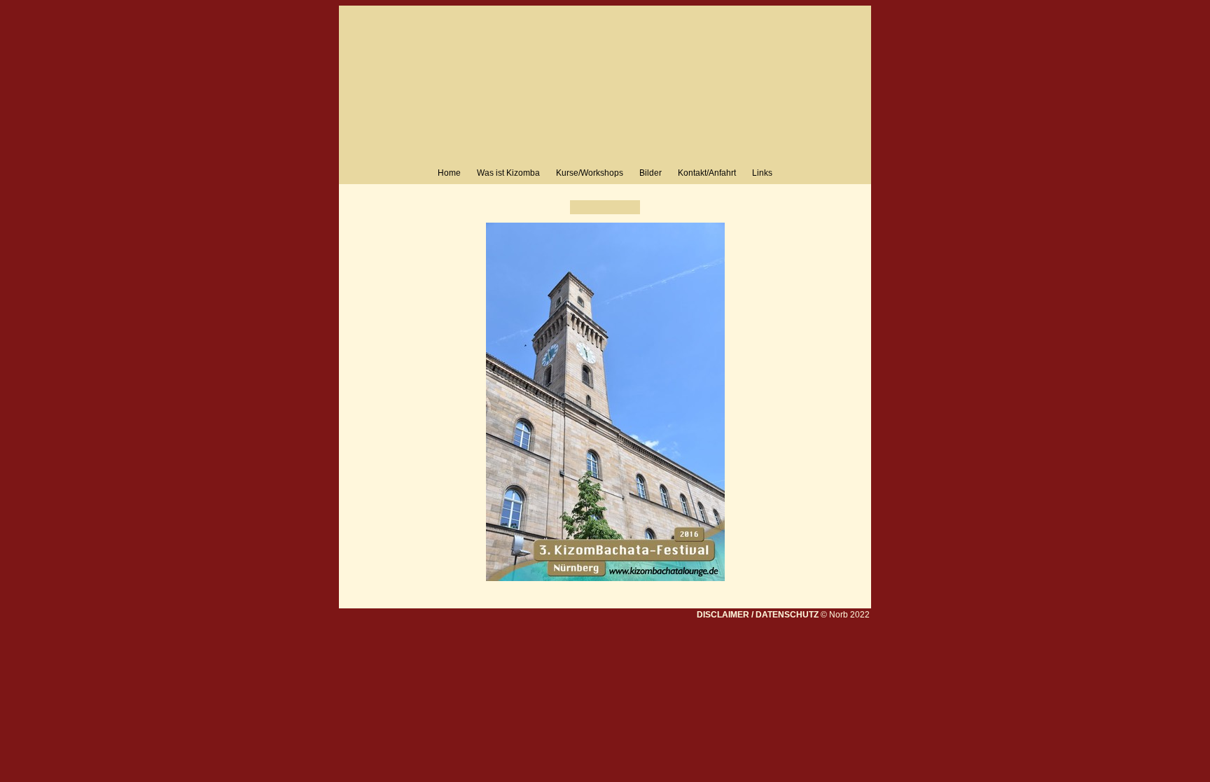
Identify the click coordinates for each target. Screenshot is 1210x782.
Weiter (629, 207)
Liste (605, 207)
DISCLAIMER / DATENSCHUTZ (758, 615)
